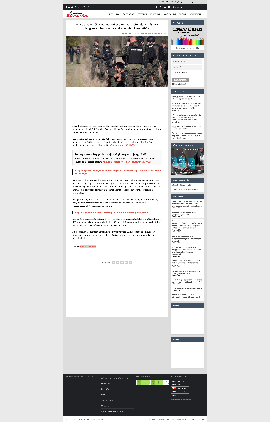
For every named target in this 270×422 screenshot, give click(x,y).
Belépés (78, 7)
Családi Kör (106, 383)
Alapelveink (161, 419)
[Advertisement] (117, 106)
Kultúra (155, 14)
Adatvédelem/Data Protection (177, 419)
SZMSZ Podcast (107, 400)
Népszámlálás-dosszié (181, 185)
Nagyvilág (169, 14)
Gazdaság (128, 14)
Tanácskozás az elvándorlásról (185, 189)
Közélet (142, 14)
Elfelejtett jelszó (179, 84)
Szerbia (160, 33)
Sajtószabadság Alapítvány (112, 411)
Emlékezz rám (181, 72)
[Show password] (198, 67)
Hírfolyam (113, 14)
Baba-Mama (106, 389)
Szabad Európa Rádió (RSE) (123, 145)
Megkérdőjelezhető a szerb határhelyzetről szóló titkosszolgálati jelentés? (113, 212)
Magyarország (152, 33)
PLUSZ (69, 6)
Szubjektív (195, 14)
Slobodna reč (106, 406)
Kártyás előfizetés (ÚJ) (113, 161)
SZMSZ (124, 33)
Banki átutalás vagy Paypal (139, 161)
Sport (182, 14)
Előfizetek (86, 7)
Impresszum (152, 419)
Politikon (105, 394)
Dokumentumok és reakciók (187, 48)
